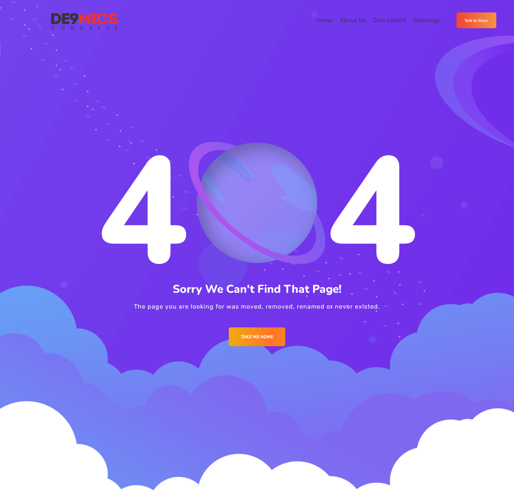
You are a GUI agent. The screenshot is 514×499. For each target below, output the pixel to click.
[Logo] (84, 20)
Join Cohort (389, 20)
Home (324, 20)
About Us (353, 20)
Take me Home (257, 336)
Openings (426, 20)
